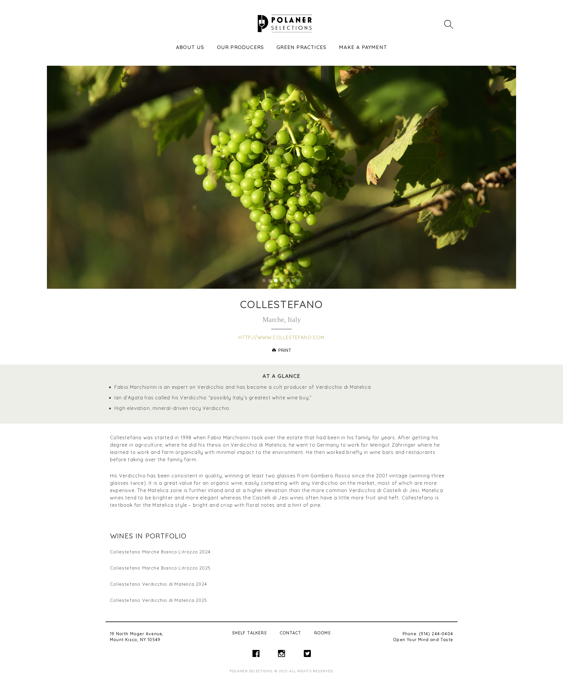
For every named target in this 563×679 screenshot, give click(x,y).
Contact (290, 633)
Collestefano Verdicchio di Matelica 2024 (158, 584)
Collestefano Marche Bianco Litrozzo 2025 (160, 568)
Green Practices (301, 47)
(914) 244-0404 (436, 633)
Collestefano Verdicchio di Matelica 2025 (158, 600)
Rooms (322, 633)
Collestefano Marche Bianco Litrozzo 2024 (160, 552)
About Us (190, 47)
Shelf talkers (249, 633)
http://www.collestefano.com (281, 337)
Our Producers (240, 47)
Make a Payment (363, 47)
